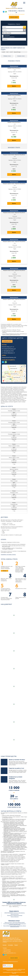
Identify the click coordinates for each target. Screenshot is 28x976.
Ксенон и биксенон (15, 916)
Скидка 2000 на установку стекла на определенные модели (14, 902)
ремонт (16, 8)
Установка (10, 945)
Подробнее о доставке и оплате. (8, 554)
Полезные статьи (14, 920)
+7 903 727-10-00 (6, 951)
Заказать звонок (14, 17)
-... (18, 906)
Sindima (17, 975)
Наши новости (14, 911)
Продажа (7, 8)
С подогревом (7, 35)
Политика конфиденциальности (10, 961)
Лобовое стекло (7, 56)
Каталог (5, 945)
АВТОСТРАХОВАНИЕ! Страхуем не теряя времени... (14, 912)
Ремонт (16, 945)
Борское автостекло (15, 914)
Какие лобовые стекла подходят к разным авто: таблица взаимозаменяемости (14, 926)
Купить (14, 86)
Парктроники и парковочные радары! (14, 915)
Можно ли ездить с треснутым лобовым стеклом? (15, 922)
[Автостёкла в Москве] (14, 7)
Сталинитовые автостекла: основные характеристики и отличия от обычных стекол (14, 924)
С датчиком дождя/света (9, 36)
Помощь (4, 570)
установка (12, 8)
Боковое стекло (21, 56)
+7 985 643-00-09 (12, 11)
